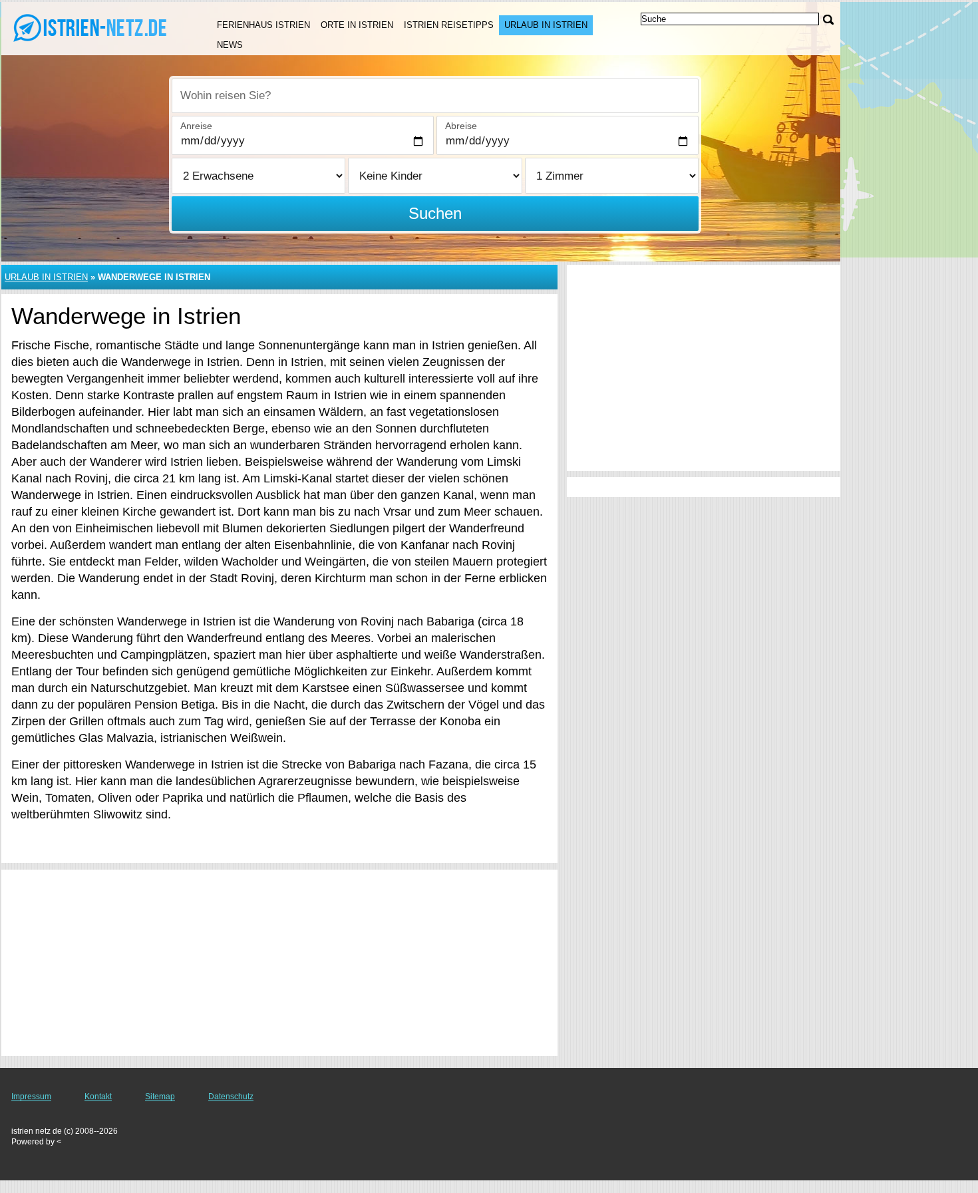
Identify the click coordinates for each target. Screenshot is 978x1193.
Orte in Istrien (357, 25)
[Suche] (828, 20)
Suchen (435, 213)
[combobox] (435, 96)
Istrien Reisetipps (449, 25)
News (230, 45)
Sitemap (160, 1096)
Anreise (196, 125)
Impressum (31, 1096)
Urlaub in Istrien (545, 25)
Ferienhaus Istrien (263, 25)
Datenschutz (230, 1096)
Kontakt (98, 1096)
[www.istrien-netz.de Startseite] (93, 27)
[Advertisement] (279, 963)
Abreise (461, 125)
